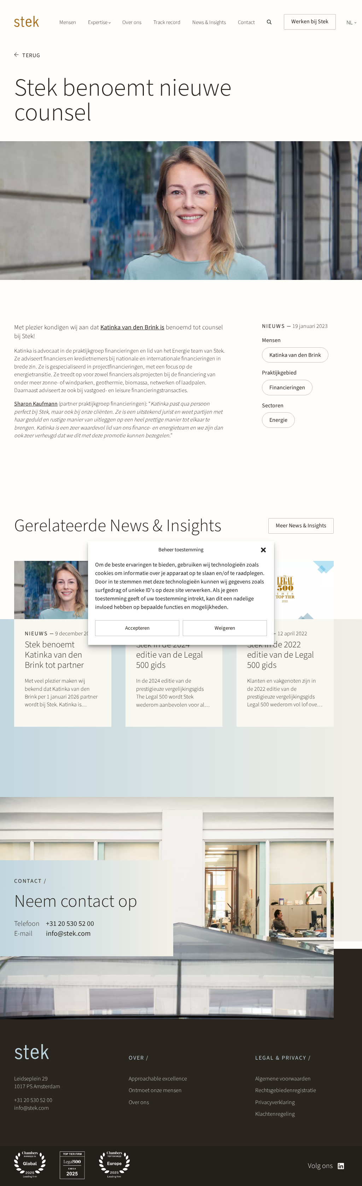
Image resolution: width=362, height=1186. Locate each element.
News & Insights (209, 22)
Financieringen (287, 387)
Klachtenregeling (275, 1114)
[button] (263, 549)
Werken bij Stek (309, 21)
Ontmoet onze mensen (155, 1090)
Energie (278, 420)
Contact (246, 22)
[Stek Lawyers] (26, 22)
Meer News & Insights (301, 525)
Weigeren (225, 628)
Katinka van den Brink (295, 355)
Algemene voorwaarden (283, 1079)
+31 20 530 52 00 (70, 924)
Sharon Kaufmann (36, 404)
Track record (166, 22)
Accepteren (137, 628)
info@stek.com (68, 934)
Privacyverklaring (275, 1102)
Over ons (131, 22)
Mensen (67, 22)
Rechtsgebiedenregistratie (285, 1090)
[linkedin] (341, 1166)
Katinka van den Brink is (132, 327)
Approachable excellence (158, 1079)
